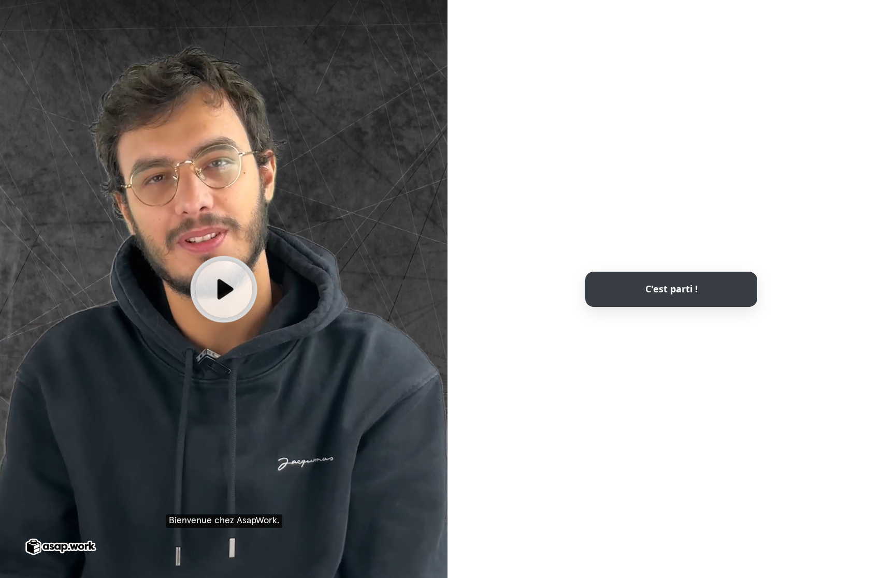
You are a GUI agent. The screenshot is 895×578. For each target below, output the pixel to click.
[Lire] (223, 288)
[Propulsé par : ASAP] (61, 547)
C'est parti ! (671, 288)
